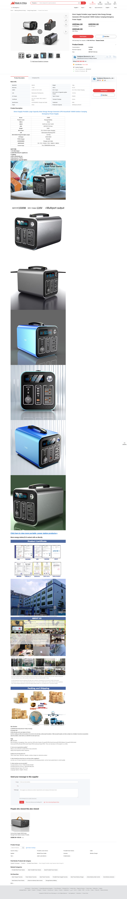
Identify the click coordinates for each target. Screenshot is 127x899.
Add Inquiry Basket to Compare (40, 61)
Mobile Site (95, 888)
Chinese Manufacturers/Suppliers (46, 888)
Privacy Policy (85, 893)
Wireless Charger (94, 853)
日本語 (79, 890)
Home (12, 10)
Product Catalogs (31, 847)
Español (33, 890)
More (12, 883)
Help (90, 7)
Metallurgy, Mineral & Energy (20, 10)
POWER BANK (66, 856)
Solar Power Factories (45, 877)
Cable (91, 850)
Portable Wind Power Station (18, 870)
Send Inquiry (83, 36)
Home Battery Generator (108, 877)
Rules (115, 7)
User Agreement (72, 893)
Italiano (56, 890)
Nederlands (66, 890)
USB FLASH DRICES (41, 856)
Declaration (78, 893)
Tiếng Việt (97, 890)
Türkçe (92, 890)
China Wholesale (57, 888)
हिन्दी (83, 890)
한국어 (75, 890)
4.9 (98, 80)
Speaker (12, 853)
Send (22, 802)
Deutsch (60, 890)
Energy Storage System (32, 10)
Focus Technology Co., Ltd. (54, 893)
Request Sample (100, 40)
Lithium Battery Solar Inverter (93, 877)
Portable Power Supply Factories (60, 877)
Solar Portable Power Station (34, 870)
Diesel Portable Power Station (51, 870)
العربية (71, 890)
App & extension (98, 7)
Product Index (89, 888)
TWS (12, 856)
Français (44, 890)
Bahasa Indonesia (104, 890)
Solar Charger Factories (17, 877)
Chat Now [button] (106, 36)
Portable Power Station (68, 850)
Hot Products (27, 888)
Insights (100, 888)
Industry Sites (73, 888)
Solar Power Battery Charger (77, 877)
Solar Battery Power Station (18, 880)
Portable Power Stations (43, 10)
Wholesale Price (65, 888)
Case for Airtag (14, 850)
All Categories (16, 7)
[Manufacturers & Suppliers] (19, 3)
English (29, 890)
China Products (35, 888)
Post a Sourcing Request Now (51, 802)
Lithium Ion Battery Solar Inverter (35, 880)
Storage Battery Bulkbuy (51, 880)
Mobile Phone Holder (41, 853)
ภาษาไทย (87, 890)
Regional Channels (81, 888)
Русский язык (50, 890)
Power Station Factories (31, 877)
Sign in (114, 4)
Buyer (82, 7)
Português (39, 890)
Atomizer (65, 853)
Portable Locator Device (42, 850)
